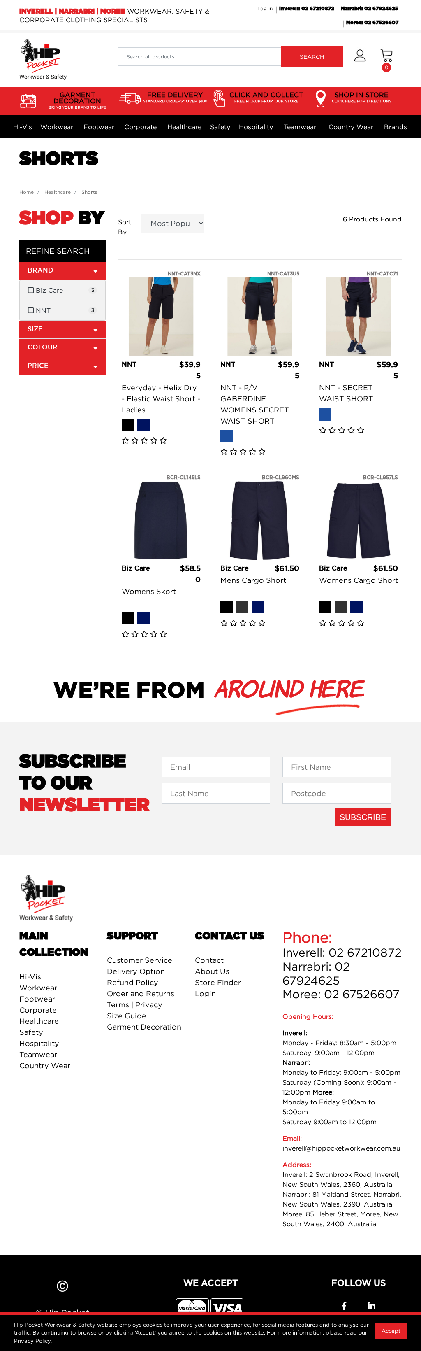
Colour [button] (43, 347)
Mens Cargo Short (253, 580)
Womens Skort (149, 591)
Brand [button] (40, 270)
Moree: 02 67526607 (372, 22)
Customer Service (139, 960)
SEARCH (312, 57)
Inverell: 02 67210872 (306, 8)
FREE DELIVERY (175, 97)
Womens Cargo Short (358, 580)
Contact (209, 960)
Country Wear (350, 126)
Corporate (140, 126)
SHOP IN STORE (361, 97)
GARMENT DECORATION (77, 100)
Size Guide (126, 1016)
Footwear (98, 126)
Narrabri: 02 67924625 (369, 8)
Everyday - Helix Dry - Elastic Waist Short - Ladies (161, 399)
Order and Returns (140, 993)
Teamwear (300, 126)
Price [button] (38, 366)
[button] (360, 59)
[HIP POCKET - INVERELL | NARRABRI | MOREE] (43, 59)
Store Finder (218, 982)
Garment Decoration (144, 1027)
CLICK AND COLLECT (266, 97)
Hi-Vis (22, 126)
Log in (265, 8)
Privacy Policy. (33, 1341)
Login (205, 993)
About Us (212, 971)
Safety (220, 126)
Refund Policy (132, 982)
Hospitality (256, 126)
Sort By (124, 226)
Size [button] (35, 329)
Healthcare (184, 126)
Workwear (56, 126)
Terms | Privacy (134, 1005)
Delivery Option (136, 971)
